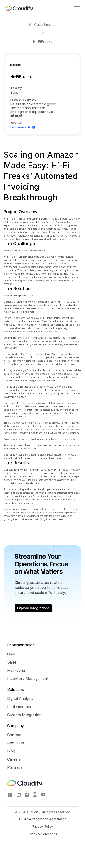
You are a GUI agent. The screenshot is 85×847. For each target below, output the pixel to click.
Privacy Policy (42, 826)
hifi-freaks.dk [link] (20, 127)
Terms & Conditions (42, 834)
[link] (19, 8)
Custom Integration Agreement (42, 819)
